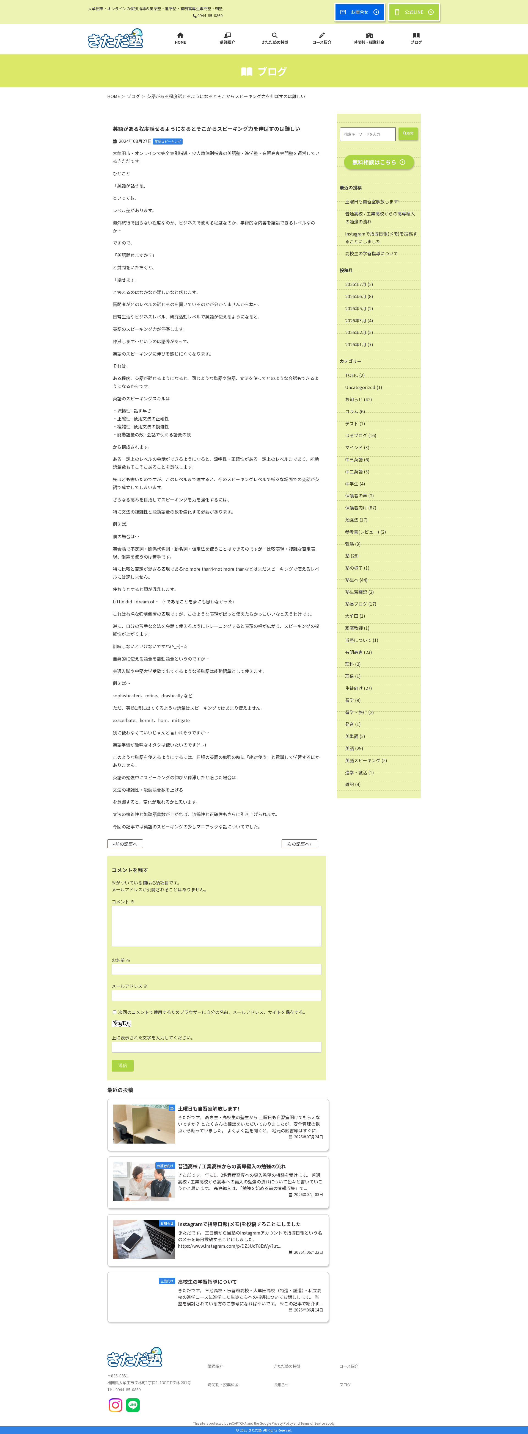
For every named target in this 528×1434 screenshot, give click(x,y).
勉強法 (351, 519)
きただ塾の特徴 (274, 42)
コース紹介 (321, 42)
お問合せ (360, 12)
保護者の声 (356, 495)
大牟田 (351, 615)
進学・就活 (356, 772)
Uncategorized (360, 387)
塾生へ (351, 579)
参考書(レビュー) (362, 531)
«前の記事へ (125, 844)
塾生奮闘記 (356, 592)
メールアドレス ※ (130, 986)
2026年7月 (356, 284)
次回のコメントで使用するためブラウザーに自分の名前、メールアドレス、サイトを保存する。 (212, 1012)
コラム (351, 411)
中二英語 (354, 471)
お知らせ (354, 399)
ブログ (416, 42)
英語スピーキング (362, 760)
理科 (349, 664)
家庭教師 (354, 628)
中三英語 (354, 459)
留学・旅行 (356, 712)
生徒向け (354, 688)
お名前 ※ (121, 960)
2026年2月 (356, 332)
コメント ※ (123, 901)
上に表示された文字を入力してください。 (153, 1037)
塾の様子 (354, 567)
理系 (349, 676)
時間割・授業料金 (369, 42)
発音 (349, 724)
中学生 (351, 483)
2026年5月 (356, 308)
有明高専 (354, 652)
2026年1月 (356, 344)
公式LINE (414, 12)
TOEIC (351, 375)
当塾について (358, 640)
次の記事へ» (299, 844)
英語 (349, 748)
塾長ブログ (356, 603)
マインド (354, 447)
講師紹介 (227, 42)
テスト (351, 423)
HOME (180, 42)
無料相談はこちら (374, 162)
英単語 (351, 736)
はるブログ (356, 435)
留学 (349, 700)
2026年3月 (356, 320)
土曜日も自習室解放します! (372, 201)
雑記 (349, 784)
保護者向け (356, 507)
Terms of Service (313, 1423)
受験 (349, 543)
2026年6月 (356, 296)
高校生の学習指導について (371, 253)
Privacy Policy (282, 1423)
